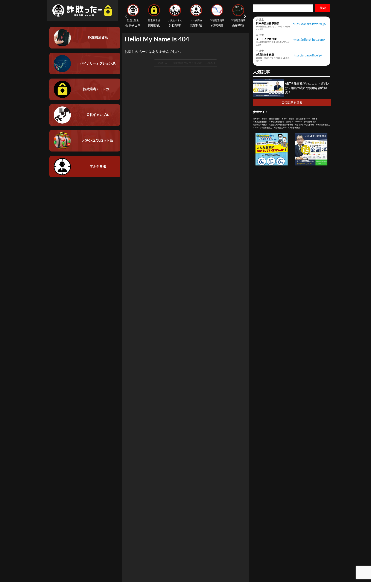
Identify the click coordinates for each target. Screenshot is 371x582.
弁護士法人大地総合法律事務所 (281, 125)
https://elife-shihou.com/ (309, 39)
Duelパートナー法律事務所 (305, 122)
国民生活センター (303, 119)
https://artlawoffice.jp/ (307, 55)
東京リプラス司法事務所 (304, 125)
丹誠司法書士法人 (323, 125)
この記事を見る (292, 102)
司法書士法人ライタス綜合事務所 (287, 128)
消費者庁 (256, 119)
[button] (244, 16)
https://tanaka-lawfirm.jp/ (309, 24)
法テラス (289, 122)
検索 (323, 8)
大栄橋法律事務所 (260, 125)
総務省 (314, 119)
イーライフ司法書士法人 (262, 128)
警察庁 (264, 119)
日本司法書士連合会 (276, 122)
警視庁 (284, 119)
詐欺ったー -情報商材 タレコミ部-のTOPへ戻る (185, 63)
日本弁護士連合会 (260, 122)
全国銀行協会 (274, 119)
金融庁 (291, 119)
